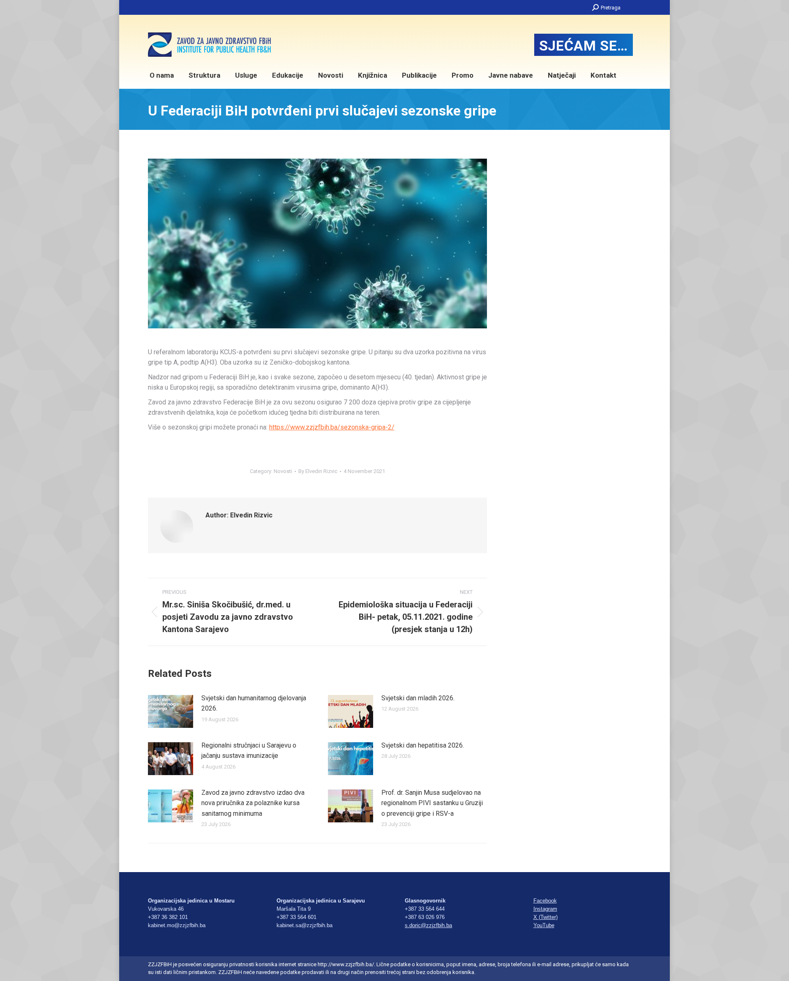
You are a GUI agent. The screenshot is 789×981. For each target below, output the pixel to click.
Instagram (545, 909)
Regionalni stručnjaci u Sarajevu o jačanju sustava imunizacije (248, 750)
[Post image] (170, 711)
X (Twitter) (545, 917)
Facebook (545, 901)
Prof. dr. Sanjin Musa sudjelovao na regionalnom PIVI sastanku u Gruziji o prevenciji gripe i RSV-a (432, 803)
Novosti (283, 471)
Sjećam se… (583, 45)
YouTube (543, 925)
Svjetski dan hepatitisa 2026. (422, 745)
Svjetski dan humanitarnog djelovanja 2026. (253, 703)
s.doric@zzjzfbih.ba (428, 925)
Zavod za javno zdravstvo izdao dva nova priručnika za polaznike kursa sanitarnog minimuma (253, 803)
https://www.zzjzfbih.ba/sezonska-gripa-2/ (331, 427)
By (317, 471)
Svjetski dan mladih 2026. (417, 698)
